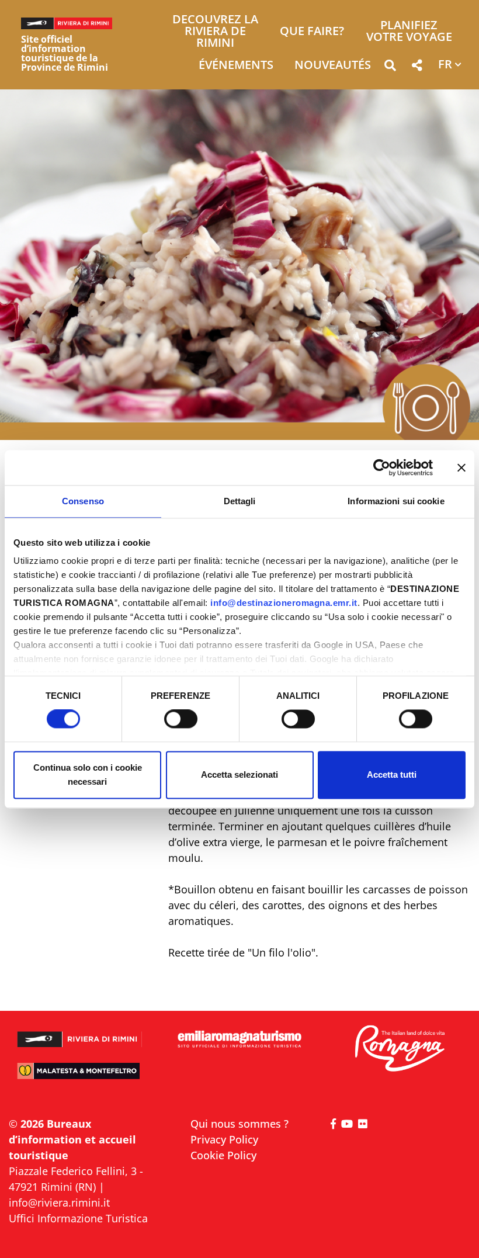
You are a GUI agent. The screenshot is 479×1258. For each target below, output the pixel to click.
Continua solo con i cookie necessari (87, 774)
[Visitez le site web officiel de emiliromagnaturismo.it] (239, 1039)
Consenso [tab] (83, 501)
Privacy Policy (224, 1139)
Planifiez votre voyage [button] (409, 31)
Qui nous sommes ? (239, 1124)
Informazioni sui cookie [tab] (396, 501)
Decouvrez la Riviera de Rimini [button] (215, 31)
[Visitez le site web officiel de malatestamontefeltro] (80, 1076)
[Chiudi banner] (461, 467)
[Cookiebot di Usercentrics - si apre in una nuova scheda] (382, 467)
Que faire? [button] (312, 32)
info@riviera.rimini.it (59, 1202)
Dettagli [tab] (240, 501)
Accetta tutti (391, 774)
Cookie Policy (223, 1155)
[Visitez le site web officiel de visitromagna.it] (399, 1049)
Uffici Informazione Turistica (78, 1218)
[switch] (180, 719)
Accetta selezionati (239, 774)
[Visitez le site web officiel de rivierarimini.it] (80, 1034)
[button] (389, 67)
